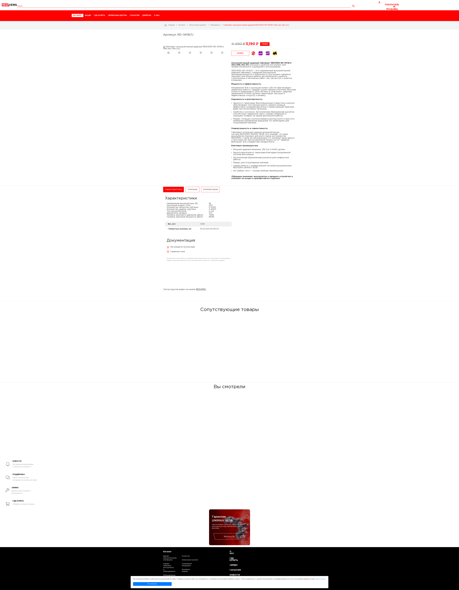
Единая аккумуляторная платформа (167, 558)
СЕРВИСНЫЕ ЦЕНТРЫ (117, 15)
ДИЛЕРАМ (146, 15)
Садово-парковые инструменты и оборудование (167, 567)
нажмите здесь (320, 579)
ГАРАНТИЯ (134, 15)
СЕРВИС (232, 565)
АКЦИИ (88, 15)
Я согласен (152, 584)
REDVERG (201, 289)
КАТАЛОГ (77, 15)
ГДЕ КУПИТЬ (99, 15)
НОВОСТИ (232, 575)
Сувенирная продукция (187, 564)
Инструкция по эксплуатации (182, 247)
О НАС (157, 15)
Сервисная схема (177, 251)
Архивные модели (186, 570)
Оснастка (186, 556)
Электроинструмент (188, 560)
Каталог (167, 552)
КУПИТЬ (240, 53)
